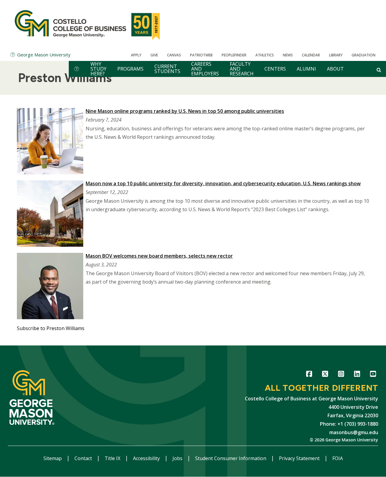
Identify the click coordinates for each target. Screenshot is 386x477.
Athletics (264, 55)
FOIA (337, 458)
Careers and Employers (205, 69)
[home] (76, 69)
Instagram (341, 375)
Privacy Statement (300, 458)
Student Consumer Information (231, 458)
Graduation (363, 55)
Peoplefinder (234, 55)
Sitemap (53, 458)
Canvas (174, 55)
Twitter (325, 375)
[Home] (88, 24)
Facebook (309, 375)
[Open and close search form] (379, 69)
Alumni (306, 68)
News (288, 55)
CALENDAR (311, 55)
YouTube (373, 375)
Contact (83, 458)
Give (154, 55)
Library (336, 55)
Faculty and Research (242, 69)
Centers (275, 68)
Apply (136, 55)
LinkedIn (357, 375)
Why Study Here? (98, 69)
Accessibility (147, 458)
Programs (130, 68)
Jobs (178, 458)
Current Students (167, 69)
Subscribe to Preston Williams (50, 328)
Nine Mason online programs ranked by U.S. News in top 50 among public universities (185, 111)
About (335, 68)
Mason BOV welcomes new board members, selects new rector (159, 256)
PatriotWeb (201, 55)
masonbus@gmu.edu (353, 432)
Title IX (113, 458)
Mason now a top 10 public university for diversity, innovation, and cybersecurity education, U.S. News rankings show (223, 183)
